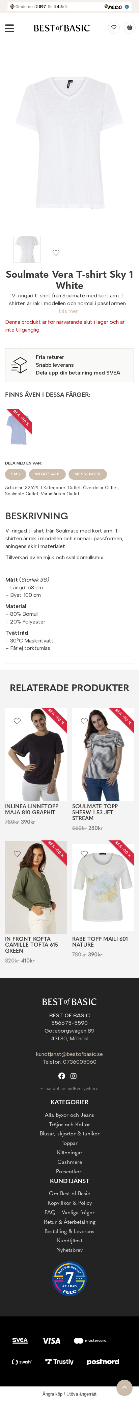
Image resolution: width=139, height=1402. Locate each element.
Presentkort (69, 1172)
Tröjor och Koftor (69, 1125)
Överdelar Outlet (100, 487)
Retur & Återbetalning (69, 1222)
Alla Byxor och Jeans (69, 1115)
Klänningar (69, 1153)
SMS (15, 474)
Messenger (88, 474)
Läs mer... (70, 311)
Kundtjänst (69, 1241)
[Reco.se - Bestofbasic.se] (69, 1278)
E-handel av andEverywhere (69, 1088)
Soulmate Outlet (21, 493)
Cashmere (69, 1162)
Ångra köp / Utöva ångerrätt (69, 1394)
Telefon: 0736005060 (69, 1062)
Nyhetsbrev (69, 1250)
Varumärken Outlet (60, 493)
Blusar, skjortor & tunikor (70, 1134)
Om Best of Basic (69, 1194)
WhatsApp (47, 474)
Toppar (69, 1143)
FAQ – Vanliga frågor (69, 1213)
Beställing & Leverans (69, 1232)
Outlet (74, 487)
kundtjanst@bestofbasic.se (69, 1054)
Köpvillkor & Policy (70, 1203)
